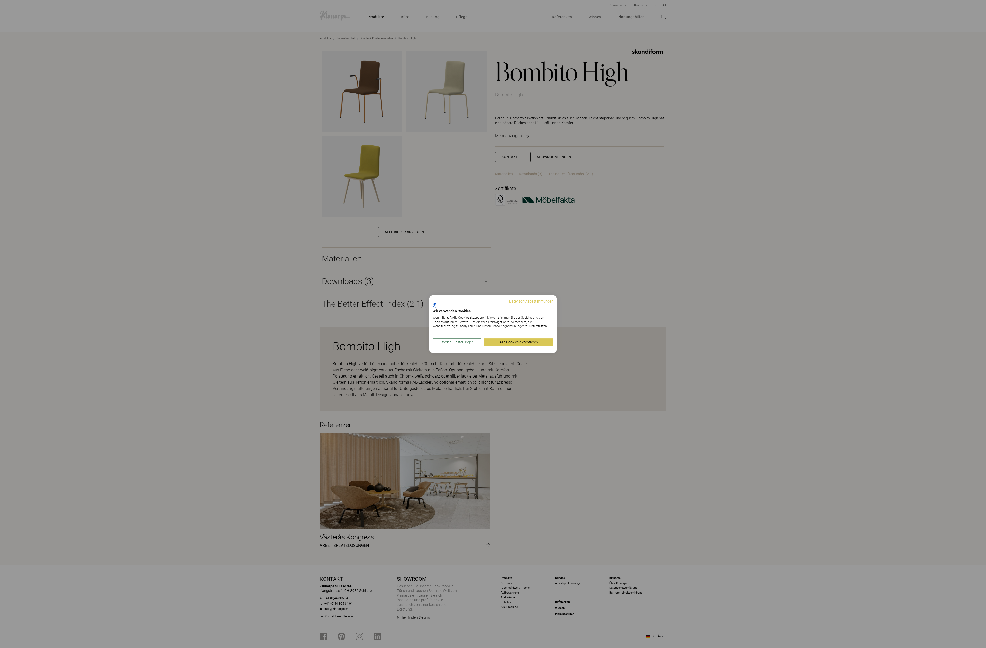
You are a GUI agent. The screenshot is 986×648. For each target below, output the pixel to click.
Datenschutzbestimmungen (531, 301)
